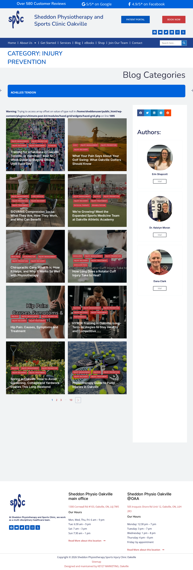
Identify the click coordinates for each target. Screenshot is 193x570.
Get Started (48, 43)
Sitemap (96, 561)
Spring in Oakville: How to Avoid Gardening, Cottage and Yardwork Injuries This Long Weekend (35, 383)
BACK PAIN (15, 257)
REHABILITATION (98, 205)
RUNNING (52, 146)
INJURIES (96, 196)
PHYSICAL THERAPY (81, 205)
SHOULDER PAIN (80, 265)
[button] (140, 112)
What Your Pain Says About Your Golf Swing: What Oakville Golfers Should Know (96, 160)
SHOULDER (77, 256)
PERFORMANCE (80, 317)
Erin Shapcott (19, 169)
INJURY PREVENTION (39, 141)
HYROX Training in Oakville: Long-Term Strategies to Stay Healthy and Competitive (96, 327)
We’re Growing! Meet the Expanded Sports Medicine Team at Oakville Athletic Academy (95, 215)
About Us (26, 43)
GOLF (75, 145)
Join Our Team (118, 43)
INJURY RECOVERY (19, 146)
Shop (101, 43)
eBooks (89, 43)
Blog (78, 43)
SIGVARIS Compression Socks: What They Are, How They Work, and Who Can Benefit (34, 215)
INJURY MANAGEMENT (19, 141)
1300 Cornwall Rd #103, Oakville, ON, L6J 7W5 (93, 506)
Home (12, 43)
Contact (137, 43)
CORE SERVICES (38, 196)
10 (71, 400)
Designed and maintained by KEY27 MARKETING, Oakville (96, 566)
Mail (160, 181)
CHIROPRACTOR (29, 257)
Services (65, 43)
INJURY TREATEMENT (37, 146)
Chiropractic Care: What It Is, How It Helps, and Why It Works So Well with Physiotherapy (35, 271)
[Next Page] (78, 400)
